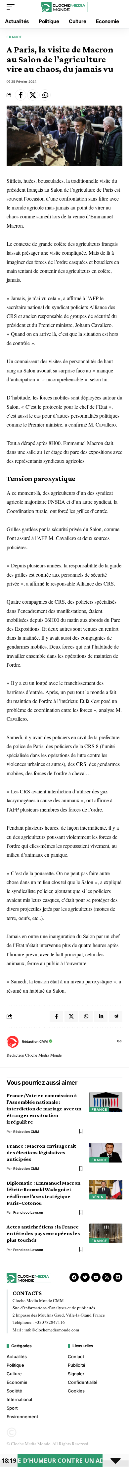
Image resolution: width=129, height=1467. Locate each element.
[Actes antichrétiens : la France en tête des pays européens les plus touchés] (105, 1233)
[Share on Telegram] (115, 1016)
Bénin (98, 1197)
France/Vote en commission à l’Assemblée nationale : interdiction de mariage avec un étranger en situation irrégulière (44, 1109)
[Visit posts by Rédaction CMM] (13, 1042)
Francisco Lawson (28, 1212)
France (14, 37)
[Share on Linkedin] (101, 1016)
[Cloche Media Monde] (64, 7)
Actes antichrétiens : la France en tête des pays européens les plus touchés (43, 1233)
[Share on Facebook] (20, 95)
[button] (12, 7)
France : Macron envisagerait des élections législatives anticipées (41, 1152)
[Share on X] (32, 95)
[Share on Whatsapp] (45, 95)
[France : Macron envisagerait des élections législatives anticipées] (105, 1153)
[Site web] (119, 1041)
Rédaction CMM (35, 1041)
